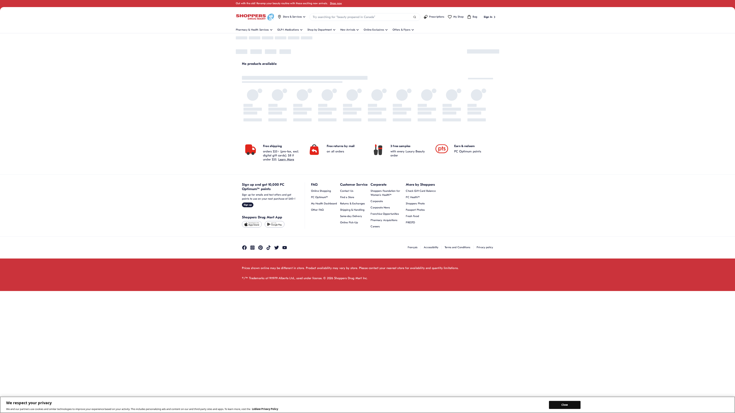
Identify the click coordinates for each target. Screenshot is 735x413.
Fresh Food (412, 247)
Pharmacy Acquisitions (384, 251)
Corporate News (380, 239)
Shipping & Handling (352, 241)
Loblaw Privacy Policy (265, 409)
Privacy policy (485, 278)
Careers (375, 257)
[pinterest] (260, 279)
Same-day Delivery (351, 247)
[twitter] (276, 279)
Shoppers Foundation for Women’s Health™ (385, 224)
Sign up (248, 236)
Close (564, 404)
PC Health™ (413, 228)
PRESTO (410, 253)
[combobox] (365, 17)
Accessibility (431, 278)
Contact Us (346, 222)
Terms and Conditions (457, 278)
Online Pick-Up (349, 253)
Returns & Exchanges (352, 235)
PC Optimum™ (319, 228)
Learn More (286, 190)
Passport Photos (415, 241)
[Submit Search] (414, 17)
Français (412, 278)
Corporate (377, 232)
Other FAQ (317, 241)
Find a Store (347, 228)
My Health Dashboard (324, 235)
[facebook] (244, 279)
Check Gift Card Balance (420, 222)
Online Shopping (321, 222)
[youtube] (284, 279)
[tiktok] (268, 279)
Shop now (336, 3)
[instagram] (252, 279)
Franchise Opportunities (385, 245)
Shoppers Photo (415, 235)
